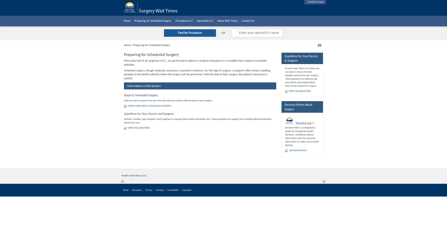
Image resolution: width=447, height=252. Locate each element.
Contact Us (248, 21)
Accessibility (173, 190)
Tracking (160, 190)
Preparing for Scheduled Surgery (152, 21)
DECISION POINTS (298, 150)
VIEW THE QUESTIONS (139, 128)
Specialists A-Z (205, 21)
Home (126, 21)
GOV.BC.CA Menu (315, 2)
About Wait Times (227, 21)
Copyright (186, 190)
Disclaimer (137, 190)
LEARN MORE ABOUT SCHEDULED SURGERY (149, 106)
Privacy (148, 190)
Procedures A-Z (184, 21)
